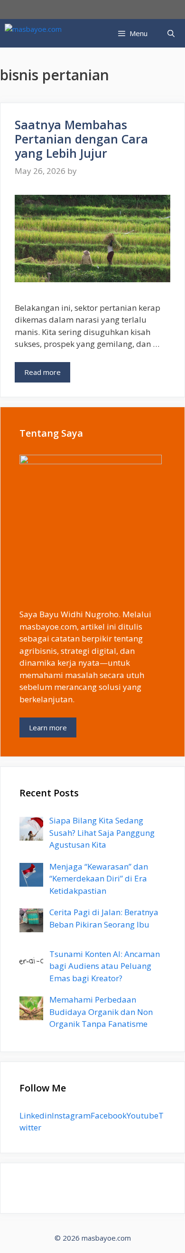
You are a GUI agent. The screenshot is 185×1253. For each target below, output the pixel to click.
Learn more (48, 727)
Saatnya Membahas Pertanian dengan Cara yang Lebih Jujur (81, 138)
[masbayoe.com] (33, 33)
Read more (42, 372)
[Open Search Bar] (171, 33)
